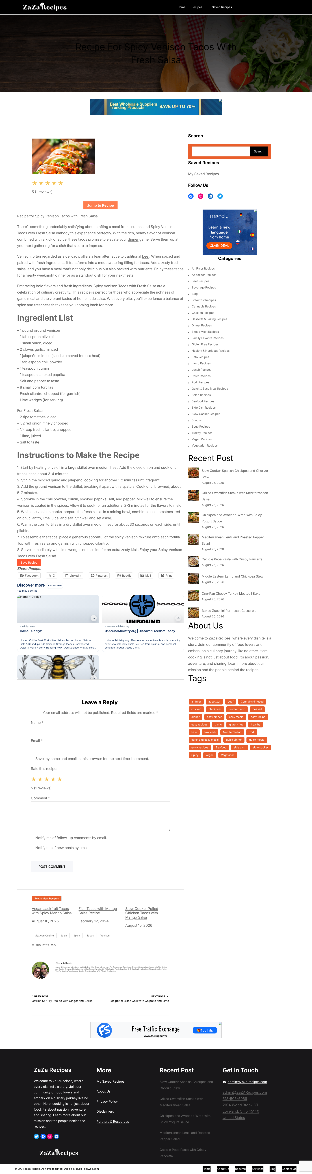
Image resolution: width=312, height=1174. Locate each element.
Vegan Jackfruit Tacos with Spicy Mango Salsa (52, 910)
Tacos (90, 935)
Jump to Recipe (100, 205)
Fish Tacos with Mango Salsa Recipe (98, 910)
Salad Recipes (201, 395)
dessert (257, 709)
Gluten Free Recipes (205, 344)
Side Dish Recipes (204, 407)
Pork (252, 732)
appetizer (214, 701)
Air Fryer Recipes (203, 268)
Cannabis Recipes (204, 306)
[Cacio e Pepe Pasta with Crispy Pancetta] (193, 562)
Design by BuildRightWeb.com (81, 1168)
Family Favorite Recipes (208, 338)
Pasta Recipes (201, 376)
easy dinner (214, 717)
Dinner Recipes (202, 325)
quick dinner (234, 739)
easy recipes (199, 724)
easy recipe (258, 717)
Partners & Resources (113, 1121)
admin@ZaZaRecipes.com (247, 1082)
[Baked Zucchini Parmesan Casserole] (193, 614)
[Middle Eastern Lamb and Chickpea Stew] (193, 579)
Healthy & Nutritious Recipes (210, 350)
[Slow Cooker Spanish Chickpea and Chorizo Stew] (193, 474)
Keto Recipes (200, 357)
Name (37, 722)
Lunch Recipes (201, 369)
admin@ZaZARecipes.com (245, 1092)
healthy (255, 724)
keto (194, 732)
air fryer (196, 701)
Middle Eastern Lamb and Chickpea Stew (232, 576)
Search (258, 151)
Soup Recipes (201, 426)
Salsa (63, 935)
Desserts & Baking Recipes (209, 319)
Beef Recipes (200, 281)
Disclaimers (105, 1111)
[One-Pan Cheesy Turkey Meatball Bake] (193, 596)
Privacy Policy (107, 1101)
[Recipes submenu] (205, 7)
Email (37, 740)
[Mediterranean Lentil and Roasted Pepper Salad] (193, 540)
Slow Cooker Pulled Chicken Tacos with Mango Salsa (141, 912)
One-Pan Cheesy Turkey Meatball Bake (231, 593)
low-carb (210, 732)
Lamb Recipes (201, 363)
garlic (218, 724)
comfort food (237, 709)
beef (145, 256)
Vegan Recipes (202, 439)
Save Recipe (29, 562)
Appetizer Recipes (204, 275)
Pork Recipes (200, 382)
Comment (40, 798)
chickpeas (215, 709)
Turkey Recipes (202, 433)
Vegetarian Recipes (205, 445)
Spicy (76, 935)
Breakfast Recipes (204, 300)
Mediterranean (232, 732)
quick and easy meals (205, 739)
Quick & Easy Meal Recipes (210, 388)
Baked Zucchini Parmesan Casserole (229, 611)
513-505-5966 (235, 1099)
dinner (133, 239)
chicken (196, 709)
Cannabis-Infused (252, 701)
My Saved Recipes (203, 174)
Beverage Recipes (204, 287)
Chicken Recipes (203, 312)
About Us (103, 1091)
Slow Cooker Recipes (206, 414)
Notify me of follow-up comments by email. (71, 838)
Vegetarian (228, 755)
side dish (239, 747)
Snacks (197, 420)
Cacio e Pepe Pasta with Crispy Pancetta (232, 559)
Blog (195, 294)
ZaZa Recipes (52, 1069)
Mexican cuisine (44, 935)
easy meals (236, 717)
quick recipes (199, 747)
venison (105, 935)
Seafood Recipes (203, 401)
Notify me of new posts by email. (62, 848)
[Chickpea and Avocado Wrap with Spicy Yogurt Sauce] (193, 518)
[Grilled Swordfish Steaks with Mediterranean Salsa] (193, 496)
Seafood (221, 747)
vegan (210, 755)
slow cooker (260, 747)
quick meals (256, 739)
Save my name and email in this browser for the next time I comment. (92, 759)
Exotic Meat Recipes (46, 898)
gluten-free (236, 724)
